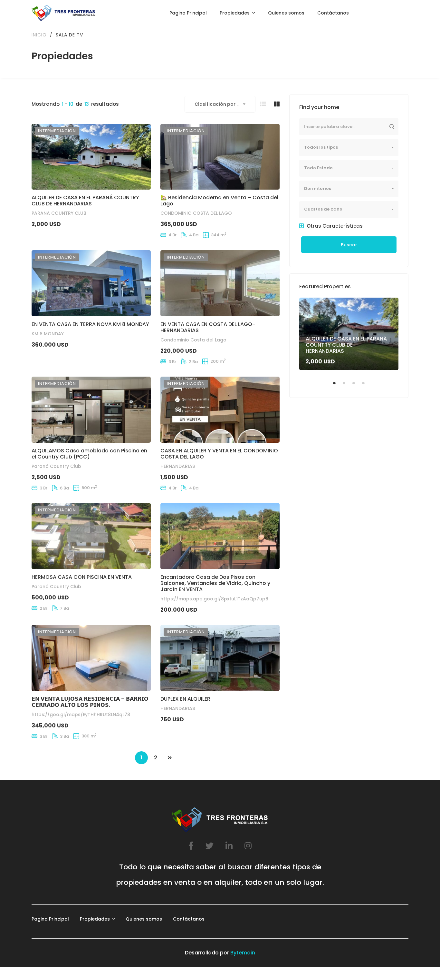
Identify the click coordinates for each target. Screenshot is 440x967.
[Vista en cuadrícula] (277, 104)
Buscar (349, 245)
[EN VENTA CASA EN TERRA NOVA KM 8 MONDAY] (91, 283)
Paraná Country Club (56, 466)
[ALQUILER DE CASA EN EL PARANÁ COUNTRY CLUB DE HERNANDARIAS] (91, 157)
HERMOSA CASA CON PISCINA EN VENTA (82, 577)
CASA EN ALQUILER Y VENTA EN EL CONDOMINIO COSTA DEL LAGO (219, 453)
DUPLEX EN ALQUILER (185, 699)
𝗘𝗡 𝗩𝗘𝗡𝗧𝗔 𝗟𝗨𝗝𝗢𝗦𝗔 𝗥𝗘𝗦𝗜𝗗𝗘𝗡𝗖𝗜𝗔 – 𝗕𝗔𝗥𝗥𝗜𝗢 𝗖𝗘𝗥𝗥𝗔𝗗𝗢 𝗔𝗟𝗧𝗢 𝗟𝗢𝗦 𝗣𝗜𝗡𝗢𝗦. (90, 702)
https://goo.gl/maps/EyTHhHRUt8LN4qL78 (81, 714)
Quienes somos (144, 919)
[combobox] (220, 104)
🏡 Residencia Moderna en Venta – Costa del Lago (219, 201)
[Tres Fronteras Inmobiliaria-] (63, 13)
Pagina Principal (50, 919)
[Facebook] (191, 846)
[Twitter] (210, 846)
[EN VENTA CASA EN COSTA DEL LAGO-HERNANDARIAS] (220, 283)
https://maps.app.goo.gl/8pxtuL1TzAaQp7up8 (214, 599)
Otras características (334, 225)
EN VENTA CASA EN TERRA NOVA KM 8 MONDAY (90, 324)
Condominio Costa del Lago (193, 340)
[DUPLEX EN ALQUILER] (220, 658)
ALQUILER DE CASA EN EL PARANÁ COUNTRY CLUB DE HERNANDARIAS (85, 201)
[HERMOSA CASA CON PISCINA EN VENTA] (91, 536)
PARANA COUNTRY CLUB (59, 213)
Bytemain (242, 952)
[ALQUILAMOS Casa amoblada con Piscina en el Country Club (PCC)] (91, 410)
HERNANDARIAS (177, 466)
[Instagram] (248, 846)
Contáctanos (189, 919)
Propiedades (95, 919)
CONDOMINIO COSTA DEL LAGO (196, 213)
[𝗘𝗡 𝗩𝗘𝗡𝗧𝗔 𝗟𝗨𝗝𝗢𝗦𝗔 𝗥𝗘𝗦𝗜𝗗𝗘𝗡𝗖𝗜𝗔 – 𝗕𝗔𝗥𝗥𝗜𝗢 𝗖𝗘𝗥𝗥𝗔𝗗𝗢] (91, 658)
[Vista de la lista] (263, 104)
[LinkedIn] (229, 846)
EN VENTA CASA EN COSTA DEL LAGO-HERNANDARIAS (207, 327)
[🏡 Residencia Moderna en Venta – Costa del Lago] (220, 157)
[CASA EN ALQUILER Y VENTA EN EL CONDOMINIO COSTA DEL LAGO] (220, 410)
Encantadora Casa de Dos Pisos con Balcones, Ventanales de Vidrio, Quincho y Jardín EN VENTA (215, 583)
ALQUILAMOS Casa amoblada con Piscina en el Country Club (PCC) (89, 453)
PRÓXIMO (169, 757)
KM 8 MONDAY (48, 334)
